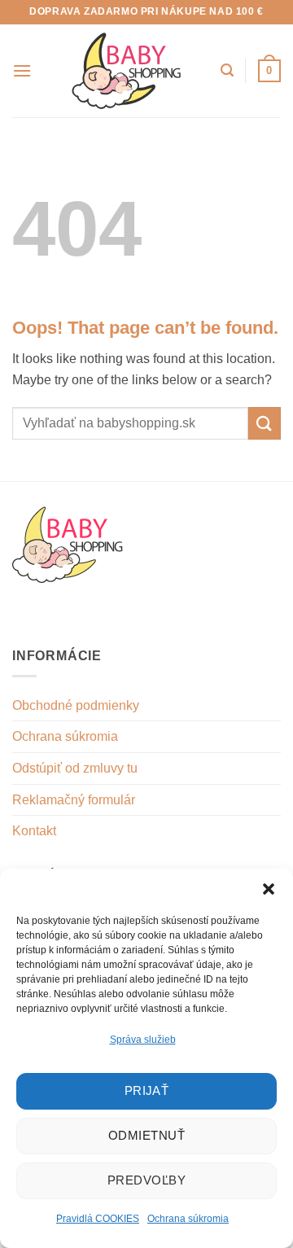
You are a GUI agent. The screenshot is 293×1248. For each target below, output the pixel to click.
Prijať (147, 1090)
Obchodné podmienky (75, 705)
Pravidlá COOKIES (97, 1218)
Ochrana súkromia (188, 1218)
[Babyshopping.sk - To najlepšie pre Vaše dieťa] (127, 71)
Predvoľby (146, 1180)
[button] (268, 889)
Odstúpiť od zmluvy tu (75, 768)
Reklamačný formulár (73, 800)
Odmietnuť (146, 1135)
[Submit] (264, 423)
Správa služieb (143, 1039)
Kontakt (34, 831)
